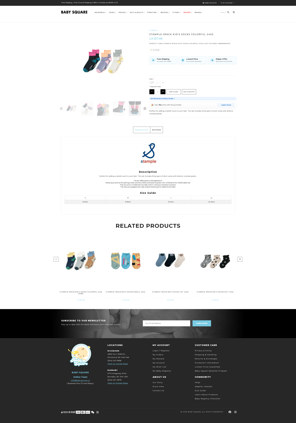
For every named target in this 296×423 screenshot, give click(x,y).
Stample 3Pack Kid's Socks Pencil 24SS (125, 292)
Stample (153, 30)
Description (141, 130)
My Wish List (159, 367)
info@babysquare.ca (80, 380)
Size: (151, 79)
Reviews (156, 130)
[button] (189, 91)
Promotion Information (207, 363)
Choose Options (81, 275)
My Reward (158, 359)
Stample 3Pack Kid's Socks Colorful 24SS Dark (81, 293)
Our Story (158, 382)
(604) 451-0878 (115, 380)
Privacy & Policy (203, 351)
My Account (159, 363)
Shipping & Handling (206, 355)
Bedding (164, 12)
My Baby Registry (162, 371)
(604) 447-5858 (114, 361)
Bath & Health (136, 12)
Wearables (99, 12)
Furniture (152, 12)
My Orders (158, 355)
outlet (187, 12)
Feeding (122, 12)
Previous (61, 108)
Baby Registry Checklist (207, 399)
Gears (111, 12)
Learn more (226, 105)
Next (145, 108)
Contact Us (158, 391)
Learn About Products (206, 395)
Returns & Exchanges (206, 359)
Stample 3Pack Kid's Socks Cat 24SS (170, 292)
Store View (158, 386)
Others (176, 12)
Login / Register (161, 351)
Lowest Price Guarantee (207, 367)
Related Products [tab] (148, 225)
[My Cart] (233, 12)
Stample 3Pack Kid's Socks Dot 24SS (215, 292)
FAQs (197, 382)
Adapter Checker (204, 386)
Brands (198, 12)
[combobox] (223, 12)
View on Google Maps (118, 364)
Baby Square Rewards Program (211, 371)
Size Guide (200, 391)
